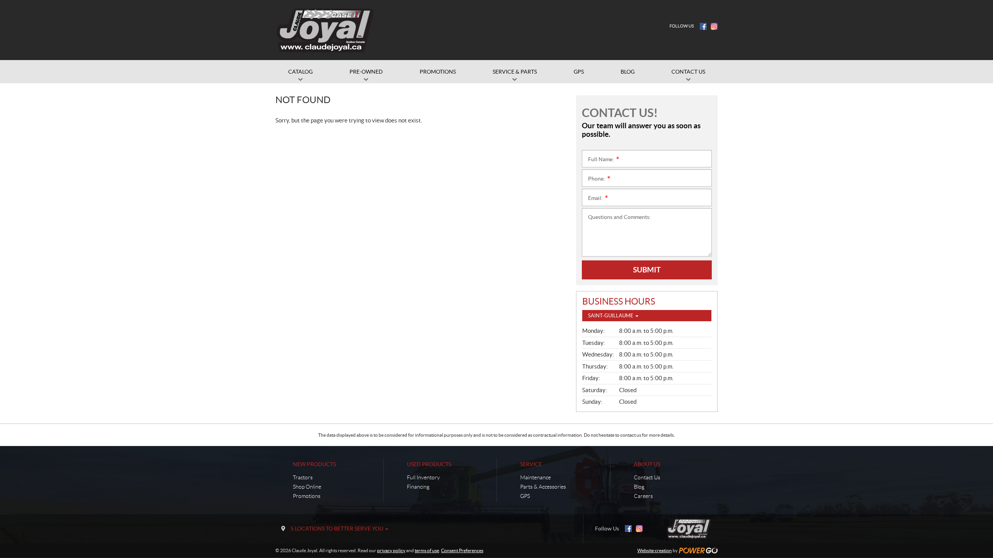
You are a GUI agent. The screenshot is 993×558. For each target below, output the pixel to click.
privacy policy (391, 550)
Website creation (654, 550)
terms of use (427, 550)
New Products (314, 464)
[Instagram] (714, 26)
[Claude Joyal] (325, 30)
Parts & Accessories (543, 487)
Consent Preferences (462, 550)
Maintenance (535, 477)
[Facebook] (703, 26)
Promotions (306, 496)
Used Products (429, 464)
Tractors (303, 477)
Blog (639, 487)
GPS (525, 496)
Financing (418, 487)
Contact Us (647, 477)
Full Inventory (423, 477)
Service (531, 464)
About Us (647, 464)
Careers (643, 496)
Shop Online (307, 487)
